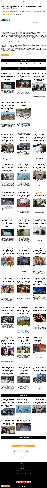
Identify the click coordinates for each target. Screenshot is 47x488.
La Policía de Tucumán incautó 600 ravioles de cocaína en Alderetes (39, 195)
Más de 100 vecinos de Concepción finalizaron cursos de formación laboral (23, 75)
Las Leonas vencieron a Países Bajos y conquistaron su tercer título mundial (23, 63)
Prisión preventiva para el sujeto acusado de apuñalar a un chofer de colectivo (39, 340)
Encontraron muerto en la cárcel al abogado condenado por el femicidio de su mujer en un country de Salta (23, 340)
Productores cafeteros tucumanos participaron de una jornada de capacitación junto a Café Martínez (7, 138)
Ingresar (24, 465)
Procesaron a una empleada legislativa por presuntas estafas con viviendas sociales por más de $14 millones (23, 311)
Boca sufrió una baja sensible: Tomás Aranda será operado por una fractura (8, 281)
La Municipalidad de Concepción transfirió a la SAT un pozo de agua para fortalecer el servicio (39, 222)
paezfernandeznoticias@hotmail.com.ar (23, 470)
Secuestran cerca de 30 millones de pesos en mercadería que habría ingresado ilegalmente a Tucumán (23, 370)
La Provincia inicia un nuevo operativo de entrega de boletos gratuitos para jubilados (7, 310)
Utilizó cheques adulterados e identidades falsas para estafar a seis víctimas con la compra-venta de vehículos (39, 138)
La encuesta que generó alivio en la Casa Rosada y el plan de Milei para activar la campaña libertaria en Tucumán (7, 341)
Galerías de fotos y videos (40, 463)
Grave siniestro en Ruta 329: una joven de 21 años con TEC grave (7, 194)
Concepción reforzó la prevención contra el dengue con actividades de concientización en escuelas (8, 76)
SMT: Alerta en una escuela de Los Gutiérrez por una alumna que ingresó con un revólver (8, 167)
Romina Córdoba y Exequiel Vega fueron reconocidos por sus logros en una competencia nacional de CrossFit (23, 136)
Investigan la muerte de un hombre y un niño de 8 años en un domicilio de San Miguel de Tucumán (7, 370)
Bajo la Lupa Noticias (7, 14)
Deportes (23, 217)
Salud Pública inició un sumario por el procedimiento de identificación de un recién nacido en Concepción (39, 77)
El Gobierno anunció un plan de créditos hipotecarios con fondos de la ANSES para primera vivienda (39, 281)
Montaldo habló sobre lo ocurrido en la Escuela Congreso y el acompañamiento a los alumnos (39, 252)
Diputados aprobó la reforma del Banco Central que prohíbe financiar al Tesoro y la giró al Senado (23, 252)
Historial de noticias (15, 463)
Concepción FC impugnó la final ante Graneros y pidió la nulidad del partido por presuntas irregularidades (23, 222)
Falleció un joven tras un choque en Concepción (23, 104)
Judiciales (39, 132)
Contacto (5, 463)
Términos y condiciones (26, 463)
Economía (7, 132)
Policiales (7, 162)
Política (23, 162)
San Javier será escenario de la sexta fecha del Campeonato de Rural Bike (39, 166)
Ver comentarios (5, 54)
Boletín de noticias (23, 437)
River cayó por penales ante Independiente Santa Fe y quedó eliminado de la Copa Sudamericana (7, 252)
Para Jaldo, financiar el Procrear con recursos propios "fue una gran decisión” (39, 369)
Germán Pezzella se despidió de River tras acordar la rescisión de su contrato (39, 310)
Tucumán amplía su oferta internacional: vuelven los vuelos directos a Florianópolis (23, 167)
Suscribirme (23, 446)
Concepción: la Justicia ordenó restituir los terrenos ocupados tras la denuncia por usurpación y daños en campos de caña (8, 106)
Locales (3, 4)
